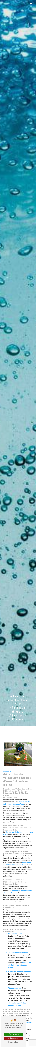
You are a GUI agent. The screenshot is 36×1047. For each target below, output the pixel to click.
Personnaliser (13, 1042)
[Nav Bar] (31, 4)
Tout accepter (14, 1034)
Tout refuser (14, 1038)
